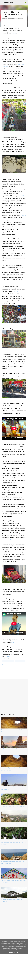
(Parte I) (14, 33)
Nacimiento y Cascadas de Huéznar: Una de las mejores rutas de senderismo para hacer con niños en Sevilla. (13, 842)
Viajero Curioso (8, 2)
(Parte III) (9, 656)
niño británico (11, 540)
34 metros (23, 215)
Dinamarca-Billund (19, 661)
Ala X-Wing (22, 196)
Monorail (6, 66)
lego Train (21, 64)
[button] (3, 21)
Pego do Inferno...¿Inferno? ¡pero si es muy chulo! (13, 806)
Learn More (11, 952)
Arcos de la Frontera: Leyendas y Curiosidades (12, 823)
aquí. (12, 642)
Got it (19, 952)
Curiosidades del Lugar (8, 661)
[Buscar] (26, 2)
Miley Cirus (5, 610)
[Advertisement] (14, 695)
